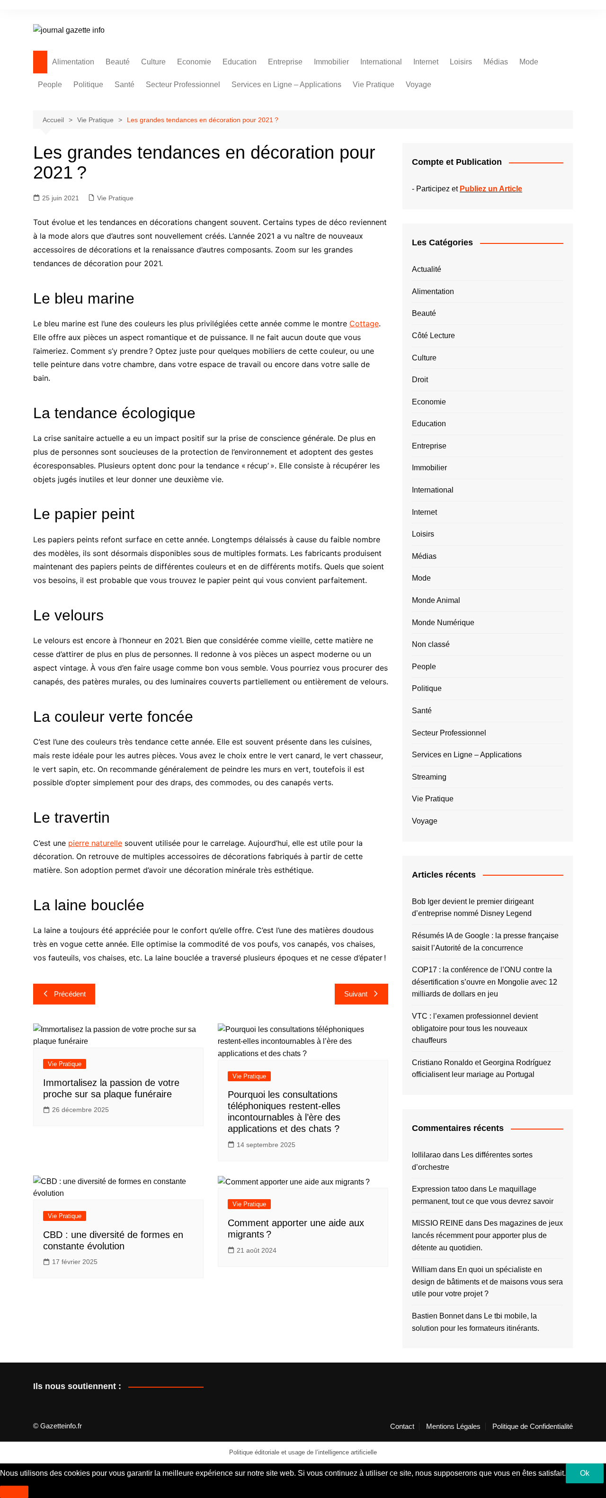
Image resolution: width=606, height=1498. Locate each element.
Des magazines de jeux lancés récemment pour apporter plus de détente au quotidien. (487, 1235)
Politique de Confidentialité (532, 1426)
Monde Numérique (443, 623)
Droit (420, 380)
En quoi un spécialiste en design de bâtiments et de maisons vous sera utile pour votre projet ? (487, 1281)
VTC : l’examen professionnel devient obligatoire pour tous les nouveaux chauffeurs (475, 1028)
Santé (124, 85)
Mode (528, 62)
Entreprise (285, 62)
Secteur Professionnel (183, 85)
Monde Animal (436, 600)
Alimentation (73, 62)
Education (240, 62)
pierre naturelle (95, 843)
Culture (153, 62)
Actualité (426, 269)
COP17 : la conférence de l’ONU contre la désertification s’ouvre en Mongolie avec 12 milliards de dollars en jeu (484, 982)
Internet (425, 62)
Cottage (364, 323)
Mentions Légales (453, 1426)
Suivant (355, 994)
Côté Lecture (433, 336)
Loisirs (461, 62)
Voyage (418, 85)
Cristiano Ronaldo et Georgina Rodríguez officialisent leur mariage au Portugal (481, 1068)
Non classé (431, 644)
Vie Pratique (373, 85)
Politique (88, 85)
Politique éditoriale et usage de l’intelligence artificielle (303, 1452)
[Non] (14, 1492)
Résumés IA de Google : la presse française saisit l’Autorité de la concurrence (485, 942)
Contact (402, 1426)
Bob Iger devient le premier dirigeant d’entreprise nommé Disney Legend (473, 907)
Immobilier (331, 62)
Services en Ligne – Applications (286, 85)
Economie (194, 62)
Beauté (118, 62)
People (50, 85)
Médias (495, 62)
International (381, 62)
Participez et (469, 189)
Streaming (429, 777)
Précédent (70, 994)
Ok (584, 1473)
